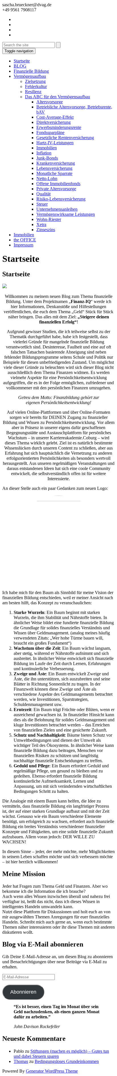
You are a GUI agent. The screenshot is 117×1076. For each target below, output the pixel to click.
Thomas (21, 1061)
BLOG (20, 66)
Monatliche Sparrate (54, 173)
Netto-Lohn (46, 178)
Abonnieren (23, 992)
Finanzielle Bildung (31, 71)
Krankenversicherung (55, 163)
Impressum (23, 245)
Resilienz (33, 91)
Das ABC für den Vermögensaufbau (57, 96)
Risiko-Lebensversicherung (60, 199)
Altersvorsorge (49, 101)
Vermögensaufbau (30, 76)
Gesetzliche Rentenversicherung (65, 137)
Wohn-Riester (48, 219)
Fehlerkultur (36, 86)
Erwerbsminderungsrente (58, 127)
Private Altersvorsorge (56, 188)
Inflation (43, 153)
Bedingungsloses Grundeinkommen (67, 1061)
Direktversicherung (53, 122)
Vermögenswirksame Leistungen (65, 214)
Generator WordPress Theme (52, 1071)
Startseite (22, 60)
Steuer (42, 204)
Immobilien (46, 147)
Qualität (43, 193)
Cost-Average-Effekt (55, 117)
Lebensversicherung (54, 168)
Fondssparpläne (50, 132)
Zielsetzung (35, 81)
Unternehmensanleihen (57, 209)
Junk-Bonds (47, 158)
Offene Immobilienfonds (58, 183)
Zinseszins (45, 229)
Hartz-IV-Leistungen (55, 142)
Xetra (41, 224)
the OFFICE (25, 239)
